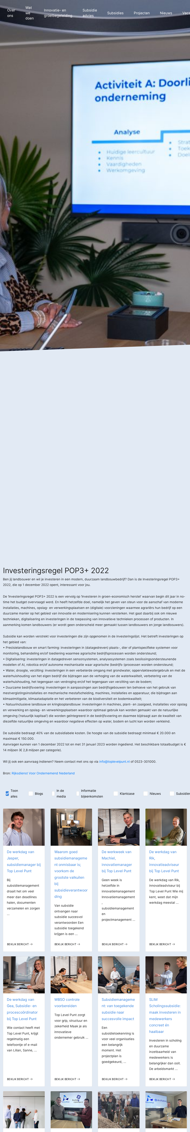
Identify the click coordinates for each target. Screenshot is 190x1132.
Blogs (39, 793)
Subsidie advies (90, 13)
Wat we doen (29, 13)
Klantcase (127, 793)
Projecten (142, 13)
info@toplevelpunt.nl (114, 761)
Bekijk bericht (18, 944)
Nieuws (166, 13)
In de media (61, 793)
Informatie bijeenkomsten (92, 793)
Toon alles (14, 793)
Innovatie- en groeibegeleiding (58, 13)
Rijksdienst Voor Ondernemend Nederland (43, 773)
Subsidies (115, 13)
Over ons (11, 13)
